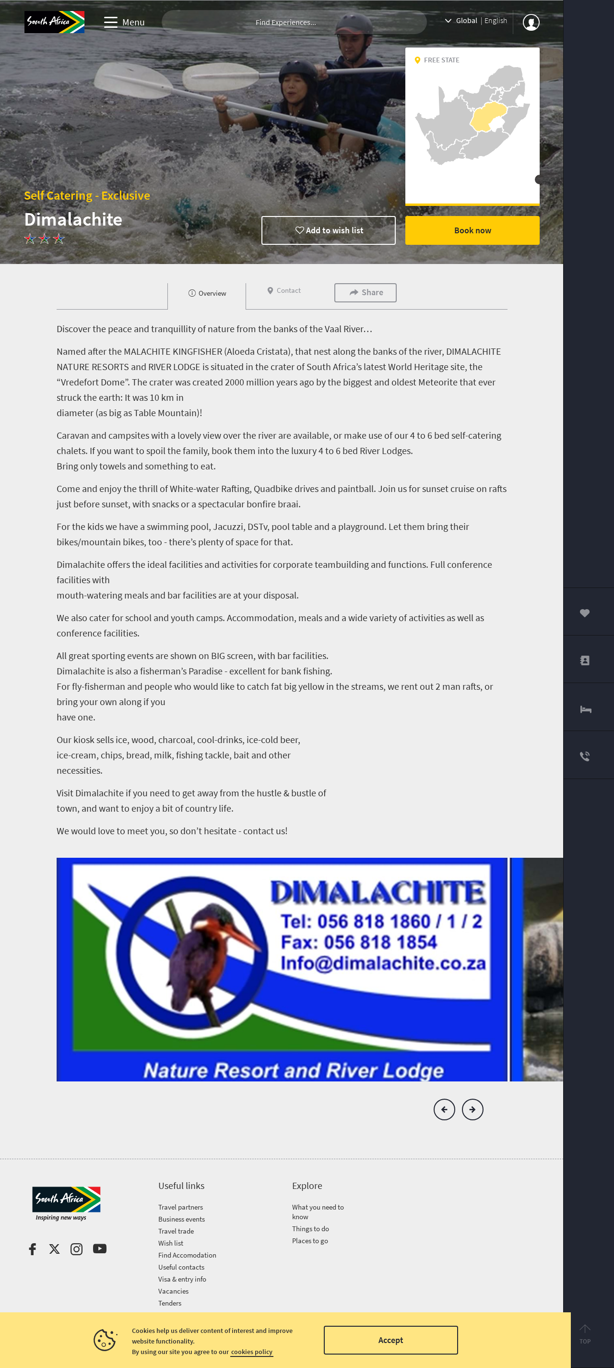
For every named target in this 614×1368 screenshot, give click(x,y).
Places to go (310, 1240)
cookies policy (251, 1351)
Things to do (310, 1228)
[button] (444, 1109)
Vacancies (173, 1291)
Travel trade (176, 1231)
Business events (181, 1219)
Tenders (169, 1303)
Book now (472, 230)
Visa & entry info (182, 1279)
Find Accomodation (187, 1255)
